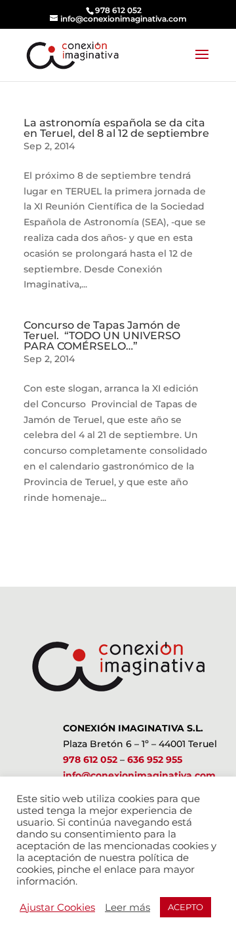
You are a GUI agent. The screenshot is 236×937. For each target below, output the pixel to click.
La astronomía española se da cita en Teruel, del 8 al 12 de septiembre (116, 128)
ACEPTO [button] (185, 907)
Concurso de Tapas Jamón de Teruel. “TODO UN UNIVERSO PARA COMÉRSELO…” (102, 335)
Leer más (127, 907)
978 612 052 (90, 759)
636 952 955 (154, 759)
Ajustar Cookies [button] (57, 907)
